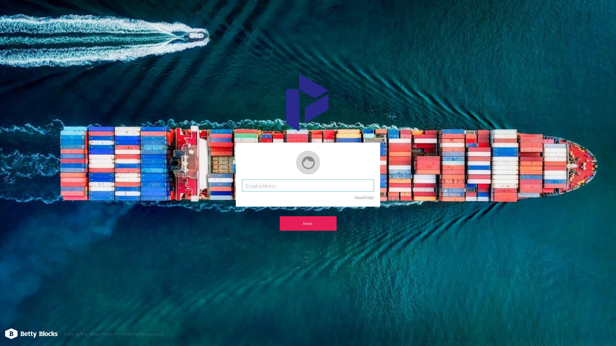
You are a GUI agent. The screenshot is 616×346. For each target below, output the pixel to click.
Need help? (364, 197)
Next (308, 223)
